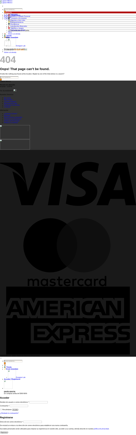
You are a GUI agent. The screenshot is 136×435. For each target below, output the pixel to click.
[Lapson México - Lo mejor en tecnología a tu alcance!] (6, 1)
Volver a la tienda (14, 34)
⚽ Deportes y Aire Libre (16, 20)
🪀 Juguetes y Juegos (16, 28)
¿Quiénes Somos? (10, 113)
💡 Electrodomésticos (15, 22)
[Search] (1, 79)
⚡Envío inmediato (11, 37)
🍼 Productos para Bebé (16, 30)
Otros (10, 32)
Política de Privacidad (11, 121)
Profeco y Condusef (11, 122)
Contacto (7, 107)
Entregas (7, 115)
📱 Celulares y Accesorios (17, 18)
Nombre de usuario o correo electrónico (14, 402)
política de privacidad (101, 429)
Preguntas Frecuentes (12, 105)
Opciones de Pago (10, 103)
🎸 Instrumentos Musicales (17, 26)
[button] (70, 12)
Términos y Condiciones (12, 119)
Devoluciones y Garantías (13, 117)
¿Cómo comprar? (10, 101)
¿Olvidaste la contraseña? (9, 413)
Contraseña (4, 406)
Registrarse (4, 432)
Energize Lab (20, 46)
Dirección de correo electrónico (11, 422)
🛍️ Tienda (8, 36)
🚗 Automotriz (13, 14)
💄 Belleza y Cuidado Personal (19, 16)
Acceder (15, 409)
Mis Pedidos (8, 100)
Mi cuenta (7, 98)
